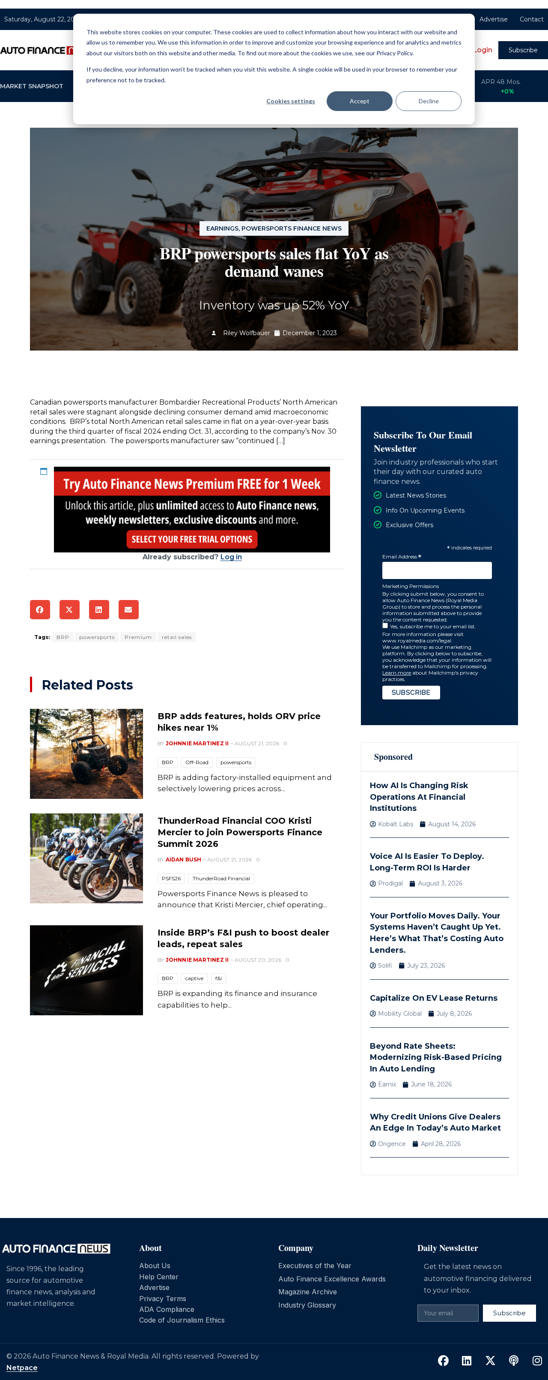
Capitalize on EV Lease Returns (433, 998)
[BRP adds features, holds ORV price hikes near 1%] (86, 754)
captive (194, 978)
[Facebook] (443, 1361)
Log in (231, 557)
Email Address (401, 557)
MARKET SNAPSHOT (31, 86)
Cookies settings (290, 101)
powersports (97, 637)
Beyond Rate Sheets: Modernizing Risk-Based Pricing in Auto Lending (436, 1057)
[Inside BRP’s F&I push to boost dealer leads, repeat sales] (86, 970)
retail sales (177, 637)
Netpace (22, 1368)
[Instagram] (537, 1361)
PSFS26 (171, 878)
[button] (40, 609)
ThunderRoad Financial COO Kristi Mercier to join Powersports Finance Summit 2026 (240, 832)
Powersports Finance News (291, 228)
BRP (63, 637)
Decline (429, 101)
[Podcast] (513, 1361)
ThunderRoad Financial (221, 878)
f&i (218, 978)
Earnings (222, 228)
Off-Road (196, 762)
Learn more (396, 672)
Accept (359, 101)
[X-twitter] (490, 1361)
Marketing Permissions (410, 586)
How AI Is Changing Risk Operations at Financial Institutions (419, 797)
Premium (138, 637)
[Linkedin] (466, 1361)
